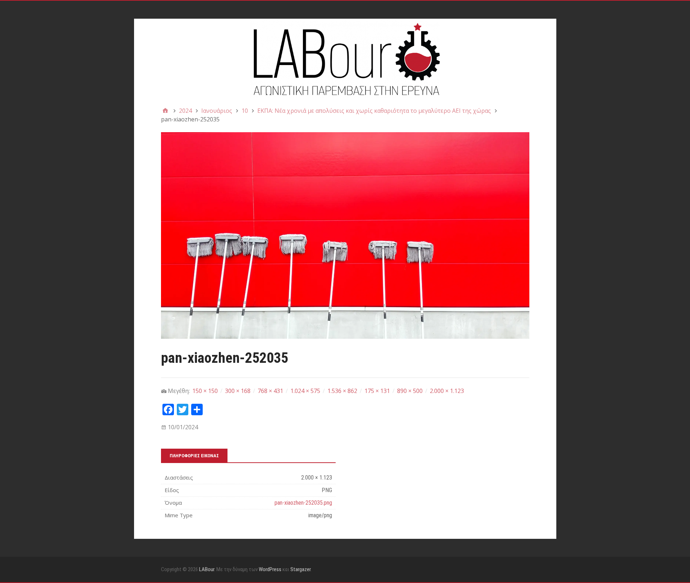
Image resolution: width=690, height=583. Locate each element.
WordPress (270, 569)
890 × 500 (410, 391)
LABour (206, 569)
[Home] (165, 110)
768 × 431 (270, 391)
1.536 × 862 (342, 391)
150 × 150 (205, 391)
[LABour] (345, 58)
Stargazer (300, 569)
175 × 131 (377, 391)
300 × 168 (237, 391)
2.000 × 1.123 (447, 391)
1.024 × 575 (305, 391)
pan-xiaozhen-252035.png (303, 502)
